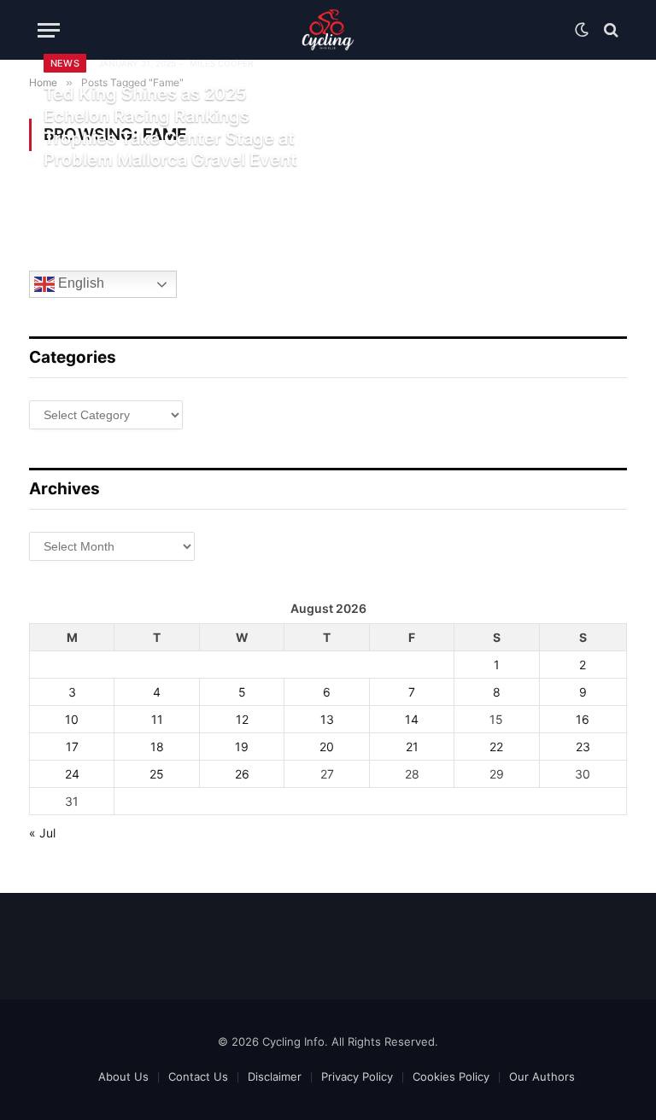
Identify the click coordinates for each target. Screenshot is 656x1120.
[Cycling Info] (328, 30)
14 (412, 719)
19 (242, 746)
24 (72, 774)
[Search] (609, 30)
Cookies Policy (451, 1076)
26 (242, 774)
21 (412, 746)
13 (327, 719)
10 (72, 719)
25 (156, 774)
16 (582, 719)
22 (496, 746)
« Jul (42, 832)
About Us (123, 1076)
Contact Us (198, 1076)
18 (157, 746)
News (64, 63)
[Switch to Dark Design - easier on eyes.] (582, 30)
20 (326, 746)
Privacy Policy (357, 1076)
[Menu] (49, 30)
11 (157, 719)
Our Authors (542, 1076)
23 (583, 746)
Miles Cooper (221, 63)
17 (72, 746)
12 (242, 719)
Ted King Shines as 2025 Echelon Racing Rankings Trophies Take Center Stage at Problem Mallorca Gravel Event (170, 127)
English (79, 284)
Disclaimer (275, 1076)
